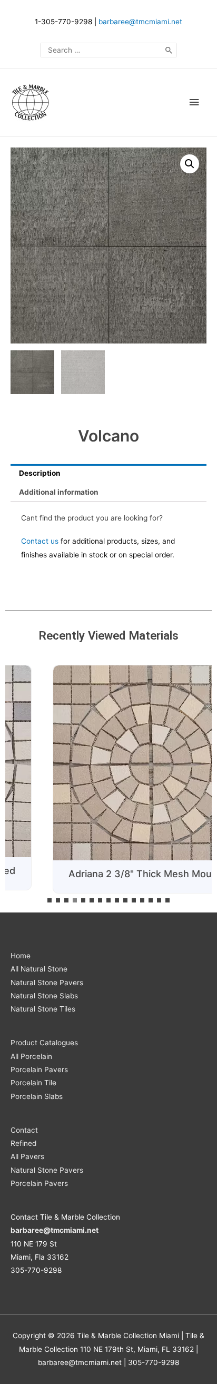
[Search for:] (108, 50)
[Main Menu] (194, 102)
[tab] (108, 473)
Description (40, 473)
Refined (23, 1143)
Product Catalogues (44, 1042)
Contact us (39, 541)
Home (21, 955)
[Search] (169, 50)
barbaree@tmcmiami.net (140, 21)
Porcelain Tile (33, 1082)
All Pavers (27, 1156)
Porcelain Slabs (37, 1096)
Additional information (58, 492)
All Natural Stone (39, 969)
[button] (49, 900)
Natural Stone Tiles (43, 1009)
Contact (24, 1130)
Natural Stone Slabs (44, 996)
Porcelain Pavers (39, 1069)
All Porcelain (31, 1056)
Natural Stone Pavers (47, 982)
